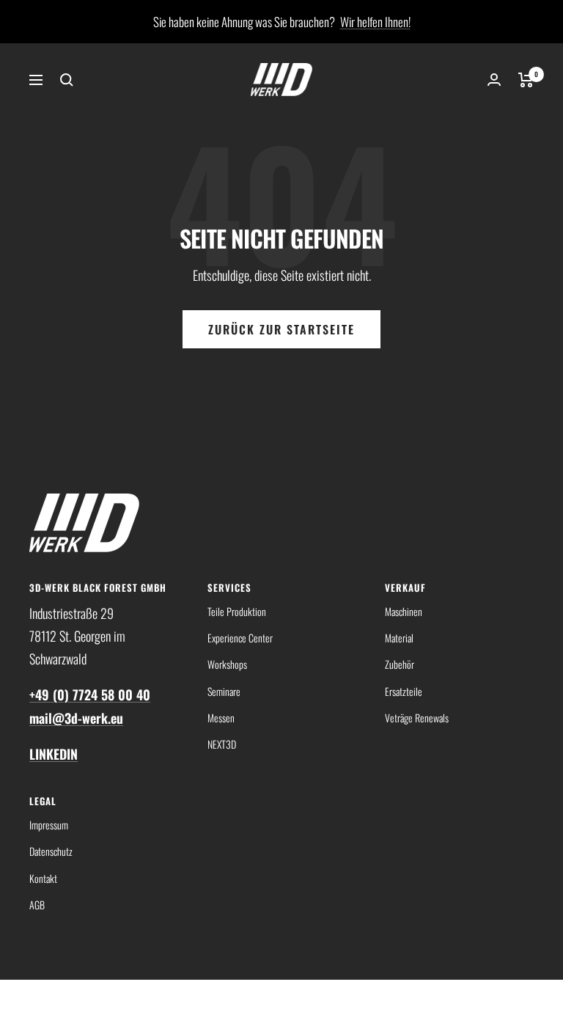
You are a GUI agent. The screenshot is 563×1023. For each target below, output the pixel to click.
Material (399, 637)
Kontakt (43, 878)
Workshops (227, 664)
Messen (221, 717)
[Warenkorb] (526, 80)
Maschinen (403, 611)
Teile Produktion (236, 611)
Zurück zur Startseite (281, 329)
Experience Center (240, 637)
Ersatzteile (403, 691)
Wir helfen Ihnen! (375, 21)
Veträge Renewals (417, 717)
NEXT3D (221, 744)
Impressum (48, 824)
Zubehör (399, 664)
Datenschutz (51, 851)
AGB (37, 904)
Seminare (223, 691)
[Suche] (66, 80)
